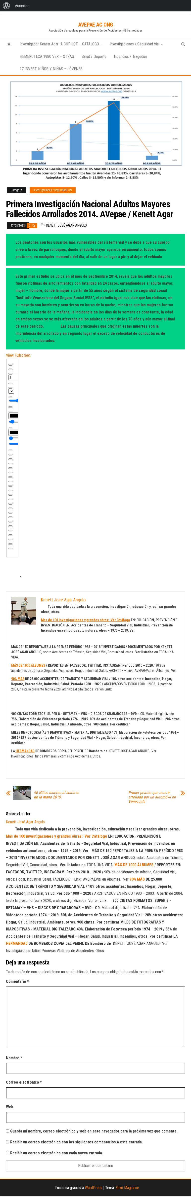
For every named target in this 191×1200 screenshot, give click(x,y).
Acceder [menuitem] (22, 5)
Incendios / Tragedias (130, 56)
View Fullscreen (18, 355)
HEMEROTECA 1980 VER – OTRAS (47, 56)
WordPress (93, 1187)
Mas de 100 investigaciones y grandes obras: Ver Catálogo (85, 620)
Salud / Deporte (94, 56)
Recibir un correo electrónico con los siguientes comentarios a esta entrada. (76, 1142)
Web (9, 1106)
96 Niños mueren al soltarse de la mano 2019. (56, 794)
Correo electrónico (24, 1082)
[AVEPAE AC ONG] (9, 44)
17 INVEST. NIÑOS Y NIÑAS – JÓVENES (51, 69)
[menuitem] (6, 5)
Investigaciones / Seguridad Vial (135, 44)
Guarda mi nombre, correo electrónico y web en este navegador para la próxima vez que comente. (94, 1131)
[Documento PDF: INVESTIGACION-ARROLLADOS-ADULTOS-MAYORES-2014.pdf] (12, 458)
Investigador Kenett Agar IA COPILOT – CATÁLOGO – (61, 44)
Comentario (17, 981)
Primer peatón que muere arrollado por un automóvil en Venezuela (152, 797)
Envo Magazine (127, 1187)
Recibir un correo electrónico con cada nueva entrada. (56, 1153)
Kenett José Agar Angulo (66, 225)
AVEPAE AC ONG (95, 25)
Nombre (14, 1058)
